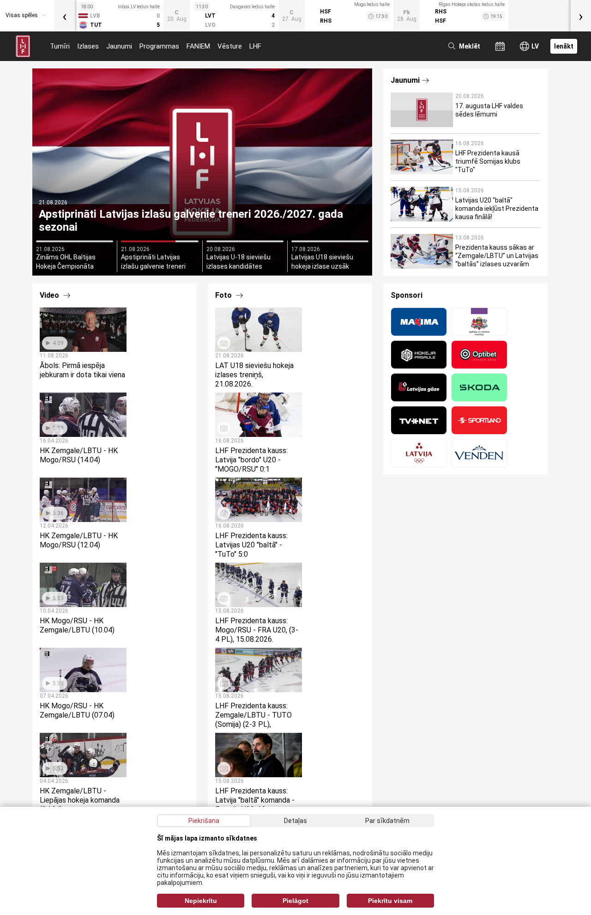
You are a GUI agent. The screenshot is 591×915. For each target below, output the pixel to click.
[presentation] (64, 15)
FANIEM (198, 46)
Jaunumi (119, 46)
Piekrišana (203, 820)
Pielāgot (295, 900)
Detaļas (295, 820)
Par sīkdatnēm (387, 820)
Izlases (88, 46)
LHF (255, 46)
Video (50, 295)
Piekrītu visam (390, 900)
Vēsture (229, 46)
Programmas (159, 46)
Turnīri (60, 46)
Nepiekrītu (201, 900)
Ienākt (563, 46)
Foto (224, 295)
